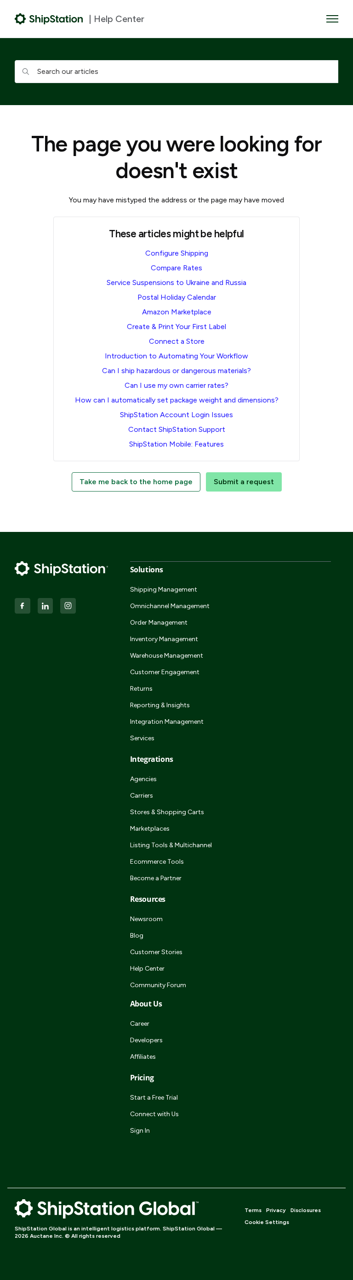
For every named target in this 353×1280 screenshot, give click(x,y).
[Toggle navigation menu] (332, 19)
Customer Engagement (164, 672)
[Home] (49, 18)
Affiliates (143, 1057)
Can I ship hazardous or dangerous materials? (176, 370)
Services (142, 738)
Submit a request (244, 481)
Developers (146, 1040)
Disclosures (305, 1210)
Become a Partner (156, 878)
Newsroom (146, 919)
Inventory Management (164, 639)
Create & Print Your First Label (176, 326)
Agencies (143, 779)
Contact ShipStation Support (176, 429)
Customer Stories (156, 952)
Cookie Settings (267, 1222)
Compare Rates (176, 267)
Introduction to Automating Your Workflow (176, 356)
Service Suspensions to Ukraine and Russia (176, 282)
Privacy (276, 1210)
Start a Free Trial (154, 1097)
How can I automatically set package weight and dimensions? (177, 400)
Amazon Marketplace (176, 311)
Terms (253, 1210)
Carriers (141, 795)
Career (139, 1024)
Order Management (159, 622)
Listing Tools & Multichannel (171, 845)
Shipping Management (163, 589)
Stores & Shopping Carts (167, 812)
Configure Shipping (176, 253)
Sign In (140, 1131)
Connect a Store (177, 341)
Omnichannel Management (170, 606)
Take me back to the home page (136, 481)
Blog (136, 935)
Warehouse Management (166, 656)
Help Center (147, 969)
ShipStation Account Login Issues (176, 414)
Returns (141, 689)
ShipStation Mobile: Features (176, 444)
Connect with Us (154, 1114)
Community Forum (158, 985)
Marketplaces (150, 829)
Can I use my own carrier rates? (176, 385)
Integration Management (167, 722)
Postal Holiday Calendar (176, 297)
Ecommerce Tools (157, 862)
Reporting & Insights (160, 705)
